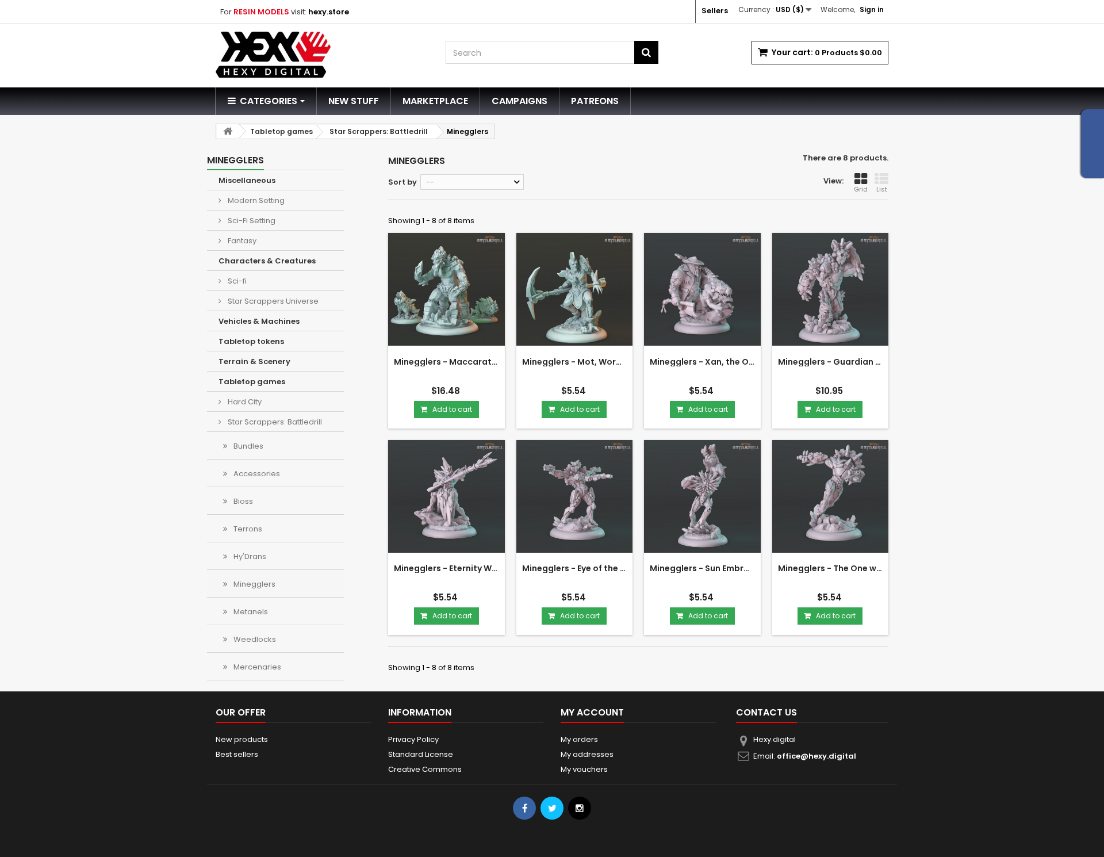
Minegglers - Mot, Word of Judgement (574, 361)
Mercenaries (256, 666)
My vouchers (584, 769)
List (881, 189)
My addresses (587, 754)
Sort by (402, 182)
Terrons (247, 528)
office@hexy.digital (816, 756)
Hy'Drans (249, 556)
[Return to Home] (228, 131)
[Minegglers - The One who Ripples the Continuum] (830, 498)
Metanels (250, 611)
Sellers (715, 10)
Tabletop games (251, 381)
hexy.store (328, 11)
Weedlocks (254, 639)
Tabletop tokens (251, 341)
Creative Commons (425, 769)
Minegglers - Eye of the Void (574, 568)
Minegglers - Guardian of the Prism (830, 361)
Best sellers (237, 754)
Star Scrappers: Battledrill (274, 421)
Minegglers (253, 584)
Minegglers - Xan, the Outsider (702, 361)
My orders (579, 739)
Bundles (247, 446)
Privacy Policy (413, 739)
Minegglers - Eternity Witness (446, 568)
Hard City (244, 401)
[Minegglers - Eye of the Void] (574, 498)
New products (242, 739)
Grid (861, 189)
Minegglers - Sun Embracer (702, 568)
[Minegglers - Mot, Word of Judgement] (574, 291)
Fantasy (241, 240)
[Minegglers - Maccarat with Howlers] (446, 291)
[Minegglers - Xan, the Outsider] (702, 291)
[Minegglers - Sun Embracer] (702, 498)
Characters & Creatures (267, 260)
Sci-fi (236, 281)
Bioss (242, 501)
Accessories (256, 473)
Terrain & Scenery (254, 361)
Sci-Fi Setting (250, 220)
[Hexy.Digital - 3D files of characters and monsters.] (322, 55)
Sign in (872, 9)
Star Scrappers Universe (272, 301)
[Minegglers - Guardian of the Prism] (830, 291)
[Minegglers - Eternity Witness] (446, 498)
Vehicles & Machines (259, 321)
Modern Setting (255, 200)
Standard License (420, 754)
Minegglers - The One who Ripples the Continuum (830, 568)
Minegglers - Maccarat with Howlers (446, 361)
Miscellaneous (246, 180)
